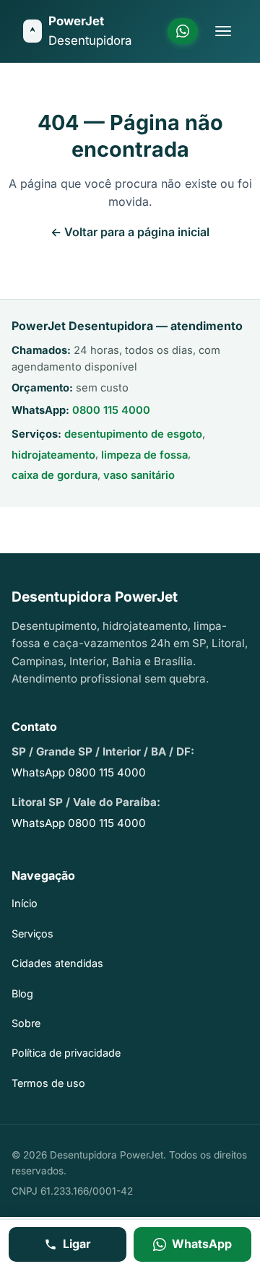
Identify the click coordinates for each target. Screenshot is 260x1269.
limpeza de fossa (144, 455)
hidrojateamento (53, 455)
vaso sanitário (139, 475)
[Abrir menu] (223, 31)
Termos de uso (48, 1083)
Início (25, 903)
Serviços (32, 933)
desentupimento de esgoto (133, 434)
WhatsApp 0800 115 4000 (79, 772)
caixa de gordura (55, 475)
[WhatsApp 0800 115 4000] (183, 31)
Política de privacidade (66, 1053)
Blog (22, 993)
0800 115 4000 (111, 410)
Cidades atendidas (57, 963)
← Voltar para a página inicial (130, 232)
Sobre (26, 1023)
